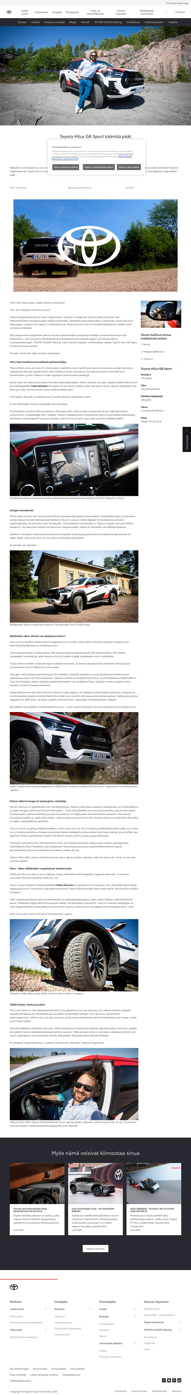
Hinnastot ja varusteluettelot (26, 1322)
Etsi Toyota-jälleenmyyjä (177, 3)
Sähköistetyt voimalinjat (147, 12)
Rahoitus (60, 1309)
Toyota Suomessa (154, 1322)
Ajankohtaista (151, 1308)
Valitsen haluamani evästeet (66, 167)
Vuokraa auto (62, 1334)
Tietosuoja (176, 1391)
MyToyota (181, 12)
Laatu (147, 1349)
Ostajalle (57, 12)
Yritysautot (16, 1329)
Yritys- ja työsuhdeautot (95, 12)
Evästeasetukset (159, 1391)
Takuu (102, 1335)
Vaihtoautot (41, 12)
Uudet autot (24, 12)
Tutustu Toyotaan (121, 12)
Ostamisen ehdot (139, 1391)
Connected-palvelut (110, 1343)
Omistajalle (72, 12)
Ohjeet (103, 1350)
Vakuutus (59, 1316)
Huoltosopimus (63, 1322)
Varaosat (104, 1329)
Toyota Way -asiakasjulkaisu (159, 1314)
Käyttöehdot (121, 1391)
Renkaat (104, 1316)
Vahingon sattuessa (110, 1356)
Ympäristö (149, 1343)
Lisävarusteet (106, 1323)
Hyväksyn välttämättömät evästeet (99, 167)
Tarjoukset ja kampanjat (67, 1328)
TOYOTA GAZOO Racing (157, 1329)
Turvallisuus (150, 1337)
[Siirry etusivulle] (9, 12)
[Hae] (166, 12)
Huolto (103, 1309)
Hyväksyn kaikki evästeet (129, 167)
